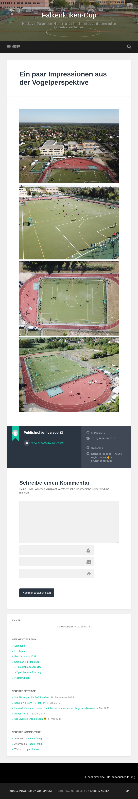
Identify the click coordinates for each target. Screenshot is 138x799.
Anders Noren (100, 791)
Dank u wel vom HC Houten (29, 702)
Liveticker (19, 651)
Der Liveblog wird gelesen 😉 (30, 718)
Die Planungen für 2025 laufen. (31, 697)
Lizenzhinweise (95, 777)
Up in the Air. (33, 749)
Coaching (97, 447)
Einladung (19, 645)
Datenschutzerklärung (121, 777)
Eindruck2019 (107, 438)
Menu (15, 46)
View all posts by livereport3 (47, 443)
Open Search (128, 46)
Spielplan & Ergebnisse (26, 661)
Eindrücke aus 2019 (25, 656)
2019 (94, 438)
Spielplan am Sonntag (29, 672)
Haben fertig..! (22, 713)
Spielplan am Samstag (29, 666)
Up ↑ (128, 791)
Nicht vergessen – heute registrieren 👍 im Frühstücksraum (106, 457)
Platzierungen (22, 677)
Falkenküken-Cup (69, 15)
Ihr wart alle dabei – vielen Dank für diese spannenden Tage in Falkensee (54, 708)
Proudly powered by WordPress (30, 791)
